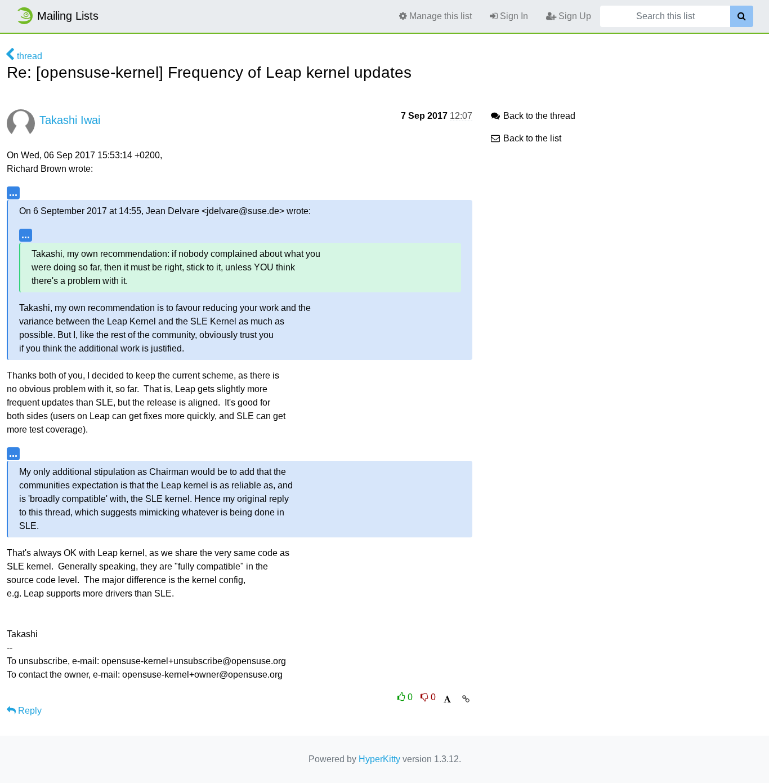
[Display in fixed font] (447, 699)
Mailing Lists (68, 16)
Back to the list (531, 138)
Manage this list (439, 16)
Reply (29, 710)
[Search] (741, 16)
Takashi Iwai (69, 120)
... (13, 192)
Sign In (513, 16)
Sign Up (573, 16)
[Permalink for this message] (465, 699)
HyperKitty (379, 759)
